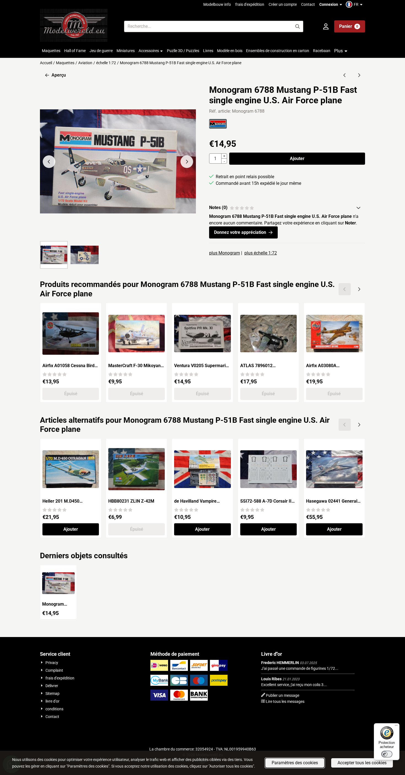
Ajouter (297, 158)
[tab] (287, 207)
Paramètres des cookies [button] (295, 762)
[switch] (386, 754)
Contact (308, 4)
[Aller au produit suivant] (359, 75)
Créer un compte (283, 4)
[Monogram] (218, 127)
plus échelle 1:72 (260, 253)
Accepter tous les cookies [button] (362, 762)
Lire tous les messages (285, 701)
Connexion (328, 4)
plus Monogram (224, 253)
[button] (355, 4)
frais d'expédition (249, 4)
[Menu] (396, 726)
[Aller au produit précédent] (345, 75)
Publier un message (282, 695)
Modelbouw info (217, 4)
